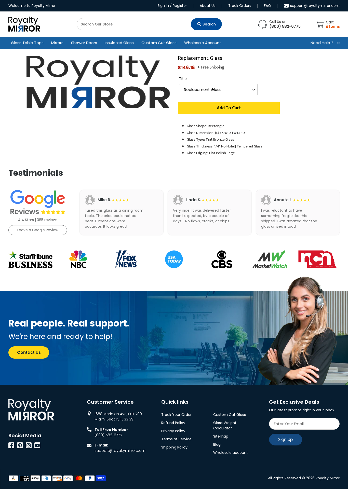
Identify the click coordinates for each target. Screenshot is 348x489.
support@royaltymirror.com (315, 5)
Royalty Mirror (328, 478)
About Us (208, 5)
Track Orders (239, 5)
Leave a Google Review (37, 230)
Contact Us (29, 352)
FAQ (267, 5)
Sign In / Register (172, 5)
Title (183, 78)
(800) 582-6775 (108, 435)
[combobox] (149, 24)
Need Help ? (322, 42)
